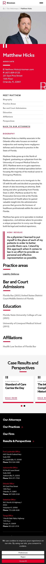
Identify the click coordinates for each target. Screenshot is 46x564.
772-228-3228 (14, 510)
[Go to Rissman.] (4, 8)
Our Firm (8, 434)
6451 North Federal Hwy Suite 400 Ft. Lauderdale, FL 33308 (12, 457)
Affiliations (8, 116)
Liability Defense (11, 274)
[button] (21, 406)
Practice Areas (9, 103)
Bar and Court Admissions (14, 108)
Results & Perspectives (17, 441)
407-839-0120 (14, 494)
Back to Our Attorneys (17, 126)
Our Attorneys (12, 420)
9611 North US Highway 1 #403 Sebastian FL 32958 (12, 505)
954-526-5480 (14, 462)
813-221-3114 (14, 526)
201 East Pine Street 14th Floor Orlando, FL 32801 (12, 79)
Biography (7, 99)
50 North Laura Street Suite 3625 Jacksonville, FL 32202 (11, 473)
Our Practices (11, 427)
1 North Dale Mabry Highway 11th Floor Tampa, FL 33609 (13, 521)
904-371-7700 (14, 478)
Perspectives (8, 121)
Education (7, 112)
